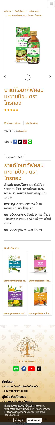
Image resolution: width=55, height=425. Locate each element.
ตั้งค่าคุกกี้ (19, 420)
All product (22, 130)
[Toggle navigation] (51, 4)
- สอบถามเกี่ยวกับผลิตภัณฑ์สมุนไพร (21, 386)
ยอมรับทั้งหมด (34, 420)
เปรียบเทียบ (33, 123)
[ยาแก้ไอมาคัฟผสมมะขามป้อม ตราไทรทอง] (27, 45)
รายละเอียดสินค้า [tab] (14, 157)
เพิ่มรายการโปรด (13, 123)
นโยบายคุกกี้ (14, 415)
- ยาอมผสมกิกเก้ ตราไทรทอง (17, 401)
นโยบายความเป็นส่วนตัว (36, 412)
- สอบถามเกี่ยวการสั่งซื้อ (15, 391)
